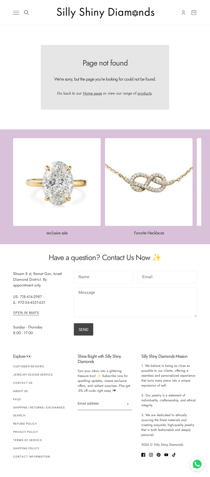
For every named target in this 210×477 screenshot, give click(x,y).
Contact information (31, 456)
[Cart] (194, 13)
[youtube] (166, 454)
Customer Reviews (28, 366)
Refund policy (25, 423)
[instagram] (151, 454)
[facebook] (143, 454)
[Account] (183, 13)
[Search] (27, 13)
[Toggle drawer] (16, 13)
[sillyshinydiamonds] (105, 12)
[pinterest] (158, 454)
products (145, 93)
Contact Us (23, 382)
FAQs (17, 399)
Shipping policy (26, 448)
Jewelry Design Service (33, 374)
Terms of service (27, 440)
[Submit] (127, 403)
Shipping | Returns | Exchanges (39, 407)
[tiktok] (174, 454)
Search (19, 415)
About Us (20, 391)
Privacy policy (25, 431)
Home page (92, 93)
